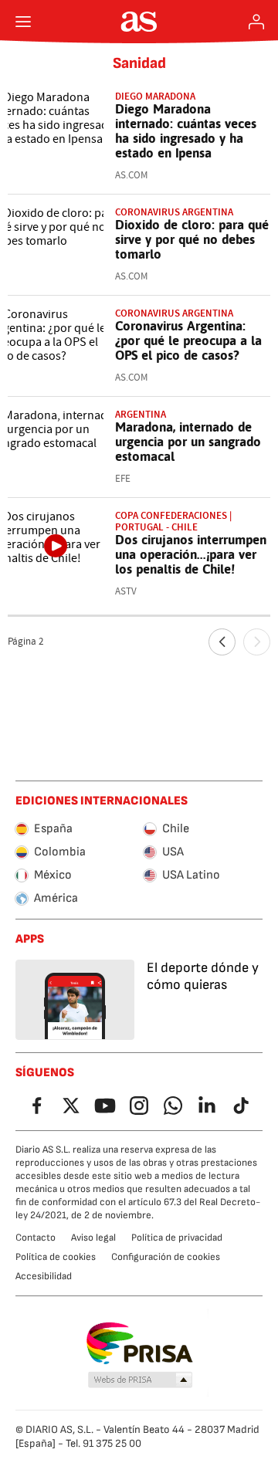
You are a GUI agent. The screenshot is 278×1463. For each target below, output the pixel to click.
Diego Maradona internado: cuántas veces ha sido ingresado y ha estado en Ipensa (185, 131)
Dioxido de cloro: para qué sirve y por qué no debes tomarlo (192, 239)
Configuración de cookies (165, 1257)
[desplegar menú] (23, 21)
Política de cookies (55, 1257)
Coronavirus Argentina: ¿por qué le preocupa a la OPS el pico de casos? (188, 340)
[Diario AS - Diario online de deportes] (139, 22)
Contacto (35, 1237)
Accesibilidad (43, 1276)
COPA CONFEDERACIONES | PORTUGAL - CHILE (173, 521)
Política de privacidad (176, 1237)
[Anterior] (222, 641)
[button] (140, 1380)
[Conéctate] (256, 21)
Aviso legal (93, 1237)
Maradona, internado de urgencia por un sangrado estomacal (188, 441)
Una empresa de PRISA (139, 1343)
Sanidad (139, 63)
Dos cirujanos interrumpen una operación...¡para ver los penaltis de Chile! (190, 554)
